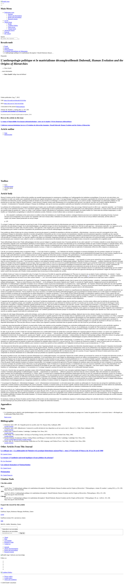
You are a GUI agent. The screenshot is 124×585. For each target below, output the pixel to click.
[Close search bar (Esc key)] (3, 3)
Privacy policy (8, 576)
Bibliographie (8, 134)
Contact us (7, 544)
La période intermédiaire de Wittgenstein (16, 51)
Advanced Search (9, 30)
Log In (6, 20)
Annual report (12, 29)
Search (3, 37)
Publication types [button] (9, 12)
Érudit (10, 24)
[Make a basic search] (1, 3)
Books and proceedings (14, 17)
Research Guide (9, 542)
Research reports (13, 19)
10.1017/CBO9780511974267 (13, 439)
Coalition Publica (13, 25)
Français (6, 32)
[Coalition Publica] (6, 572)
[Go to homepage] (5, 1)
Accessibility (8, 540)
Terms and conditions (10, 579)
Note (5, 133)
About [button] (6, 22)
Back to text (7, 417)
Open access (11, 27)
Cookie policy (8, 578)
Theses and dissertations (15, 15)
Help (5, 539)
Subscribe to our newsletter (10, 531)
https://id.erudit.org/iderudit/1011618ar (15, 100)
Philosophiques (8, 49)
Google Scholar (8, 426)
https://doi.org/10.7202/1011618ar (14, 103)
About (10, 22)
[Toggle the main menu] (1, 5)
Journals (10, 14)
